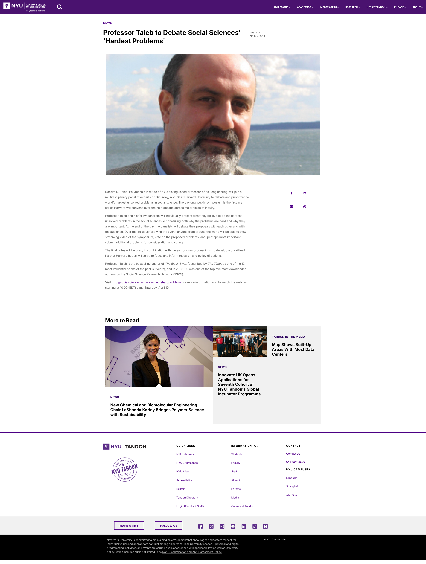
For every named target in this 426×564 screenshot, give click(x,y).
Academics (305, 7)
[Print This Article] (305, 206)
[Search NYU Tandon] (60, 7)
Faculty (235, 462)
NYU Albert (183, 471)
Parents (236, 489)
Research (352, 7)
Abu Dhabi (292, 495)
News (107, 22)
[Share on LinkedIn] (305, 192)
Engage (400, 7)
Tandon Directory (187, 497)
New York (292, 477)
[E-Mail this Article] (291, 206)
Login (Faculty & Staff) (190, 506)
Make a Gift (129, 525)
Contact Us (293, 453)
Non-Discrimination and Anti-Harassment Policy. (192, 552)
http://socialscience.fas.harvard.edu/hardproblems (147, 282)
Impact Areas (329, 7)
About (418, 7)
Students (236, 454)
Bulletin (180, 489)
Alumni (235, 480)
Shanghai (292, 486)
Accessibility (184, 480)
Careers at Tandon (242, 506)
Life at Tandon (377, 7)
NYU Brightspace (187, 462)
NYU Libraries (185, 454)
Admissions (281, 7)
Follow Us (168, 525)
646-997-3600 (295, 461)
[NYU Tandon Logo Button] (139, 446)
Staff (234, 471)
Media (235, 497)
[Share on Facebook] (291, 192)
